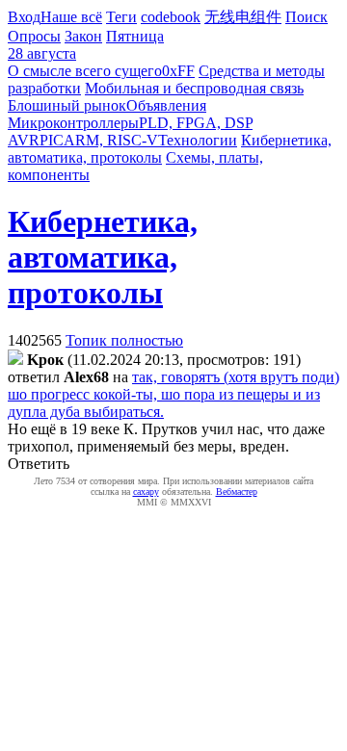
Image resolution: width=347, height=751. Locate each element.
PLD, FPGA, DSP (196, 123)
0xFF (178, 71)
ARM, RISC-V (111, 140)
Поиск (306, 17)
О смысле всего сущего (85, 71)
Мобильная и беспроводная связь (194, 88)
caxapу (146, 491)
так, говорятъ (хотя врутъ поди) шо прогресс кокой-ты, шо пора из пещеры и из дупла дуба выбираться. (173, 394)
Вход (24, 17)
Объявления (166, 105)
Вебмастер (236, 491)
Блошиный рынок (67, 105)
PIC (52, 140)
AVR (24, 140)
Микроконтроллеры (73, 123)
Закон (83, 36)
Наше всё (71, 17)
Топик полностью (124, 340)
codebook (170, 17)
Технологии (197, 140)
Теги (121, 17)
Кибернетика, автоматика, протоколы (103, 257)
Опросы (34, 36)
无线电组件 (242, 17)
